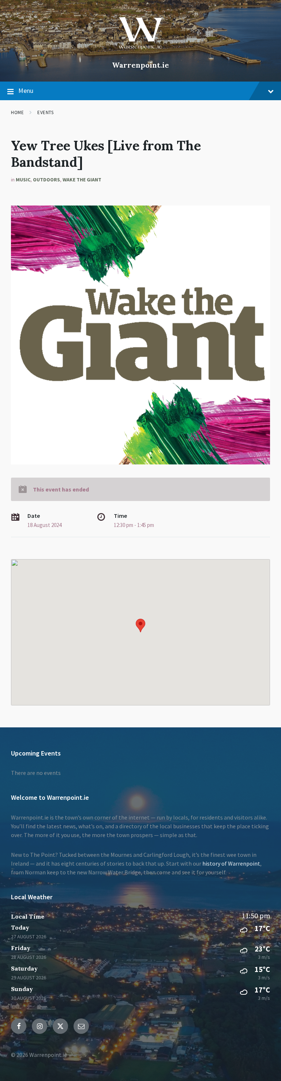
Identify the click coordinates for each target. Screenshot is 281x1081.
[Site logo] (140, 52)
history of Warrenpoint (231, 863)
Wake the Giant (82, 179)
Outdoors (46, 179)
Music (23, 179)
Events (45, 112)
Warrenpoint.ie (140, 64)
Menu (25, 90)
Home (17, 112)
